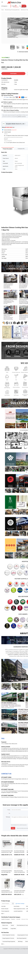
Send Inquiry (13, 73)
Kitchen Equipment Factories (8, 935)
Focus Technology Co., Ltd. (17, 948)
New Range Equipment (22, 938)
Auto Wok (3, 906)
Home (2, 9)
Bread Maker (5, 928)
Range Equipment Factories (8, 938)
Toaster (12, 925)
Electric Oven (5, 925)
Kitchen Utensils (4, 908)
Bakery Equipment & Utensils (20, 908)
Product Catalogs (20, 903)
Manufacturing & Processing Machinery (12, 9)
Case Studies (16, 906)
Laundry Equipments (18, 911)
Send (13, 828)
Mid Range (20, 941)
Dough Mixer (13, 928)
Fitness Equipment (5, 911)
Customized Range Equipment (8, 941)
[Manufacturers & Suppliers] (14, 2)
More (2, 944)
